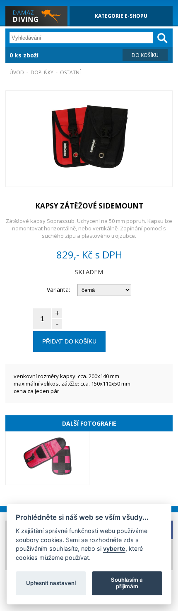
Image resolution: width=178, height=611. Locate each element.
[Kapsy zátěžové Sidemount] (89, 139)
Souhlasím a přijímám (127, 583)
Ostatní (70, 72)
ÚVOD (17, 72)
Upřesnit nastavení (51, 583)
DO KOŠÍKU (145, 55)
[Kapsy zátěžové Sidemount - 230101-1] (47, 458)
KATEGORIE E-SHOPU (121, 15)
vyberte (114, 548)
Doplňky (42, 72)
